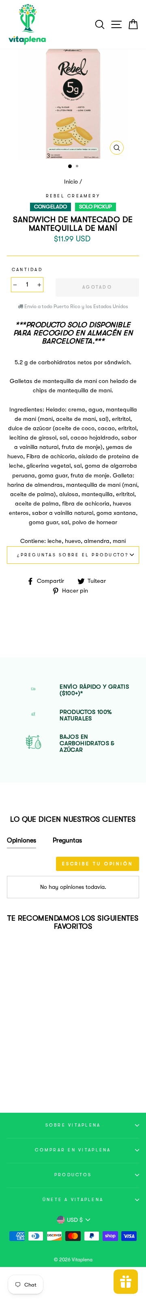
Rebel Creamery (73, 196)
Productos (73, 1174)
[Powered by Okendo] (27, 866)
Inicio (71, 181)
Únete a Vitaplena (73, 1199)
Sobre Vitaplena (73, 1125)
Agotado (31, 1075)
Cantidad (27, 269)
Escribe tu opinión (97, 864)
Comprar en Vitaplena (73, 1150)
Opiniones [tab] (21, 840)
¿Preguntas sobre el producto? (73, 555)
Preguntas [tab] (67, 840)
